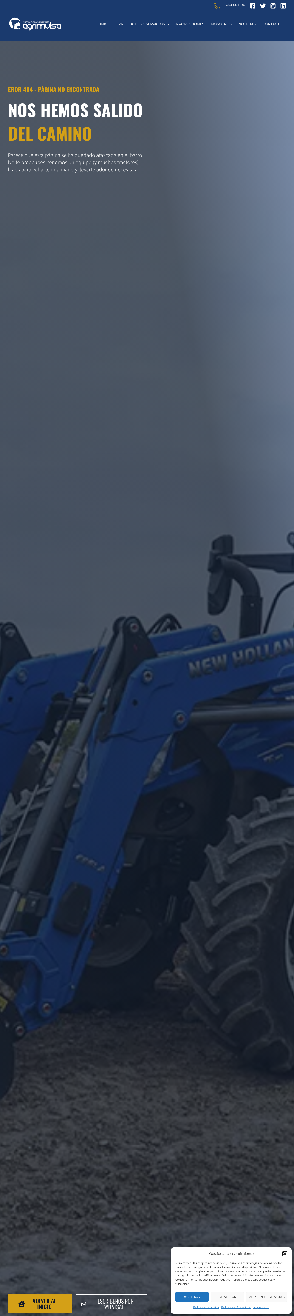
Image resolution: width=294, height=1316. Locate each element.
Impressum (261, 1307)
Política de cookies (206, 1307)
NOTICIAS (247, 24)
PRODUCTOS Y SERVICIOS (142, 24)
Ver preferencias (267, 1297)
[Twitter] (263, 6)
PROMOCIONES (190, 24)
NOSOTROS (221, 24)
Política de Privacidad (236, 1307)
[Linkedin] (283, 6)
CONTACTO (273, 24)
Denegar (227, 1297)
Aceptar (192, 1297)
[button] (285, 1253)
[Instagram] (273, 6)
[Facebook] (253, 6)
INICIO (106, 24)
